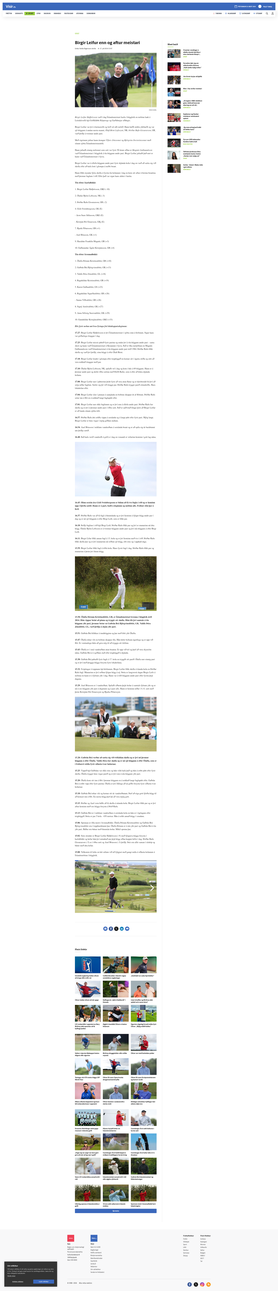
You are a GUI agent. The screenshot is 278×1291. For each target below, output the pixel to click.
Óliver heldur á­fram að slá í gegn (87, 1000)
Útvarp (185, 1256)
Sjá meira (116, 1211)
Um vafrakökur (96, 1269)
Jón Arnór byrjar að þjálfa (192, 76)
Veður (202, 1250)
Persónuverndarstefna (74, 1252)
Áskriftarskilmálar (96, 1258)
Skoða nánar (11, 1276)
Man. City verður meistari (192, 89)
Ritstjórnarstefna (96, 1255)
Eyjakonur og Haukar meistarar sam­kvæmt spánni (191, 116)
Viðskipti (186, 1242)
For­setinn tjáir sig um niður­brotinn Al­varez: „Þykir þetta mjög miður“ (192, 66)
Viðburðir (203, 1247)
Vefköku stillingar (17, 1281)
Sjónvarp (186, 1253)
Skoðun (185, 1250)
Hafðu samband (96, 1253)
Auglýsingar (94, 1250)
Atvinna (202, 1244)
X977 (202, 1258)
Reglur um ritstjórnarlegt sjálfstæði (75, 1248)
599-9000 (74, 1260)
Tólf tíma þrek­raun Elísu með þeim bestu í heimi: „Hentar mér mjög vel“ (192, 154)
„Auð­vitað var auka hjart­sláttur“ (142, 976)
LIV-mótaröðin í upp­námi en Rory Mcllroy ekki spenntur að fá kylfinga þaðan (87, 1027)
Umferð (93, 1264)
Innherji (203, 1239)
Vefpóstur (94, 1267)
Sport (185, 1244)
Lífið (184, 1247)
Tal (201, 1261)
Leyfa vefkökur (44, 1281)
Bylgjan (202, 1253)
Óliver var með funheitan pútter (142, 1053)
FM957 (202, 1256)
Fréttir (185, 1239)
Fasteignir (203, 1242)
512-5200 (97, 1247)
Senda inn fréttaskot (97, 1272)
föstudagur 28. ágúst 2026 (247, 7)
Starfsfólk (94, 1261)
